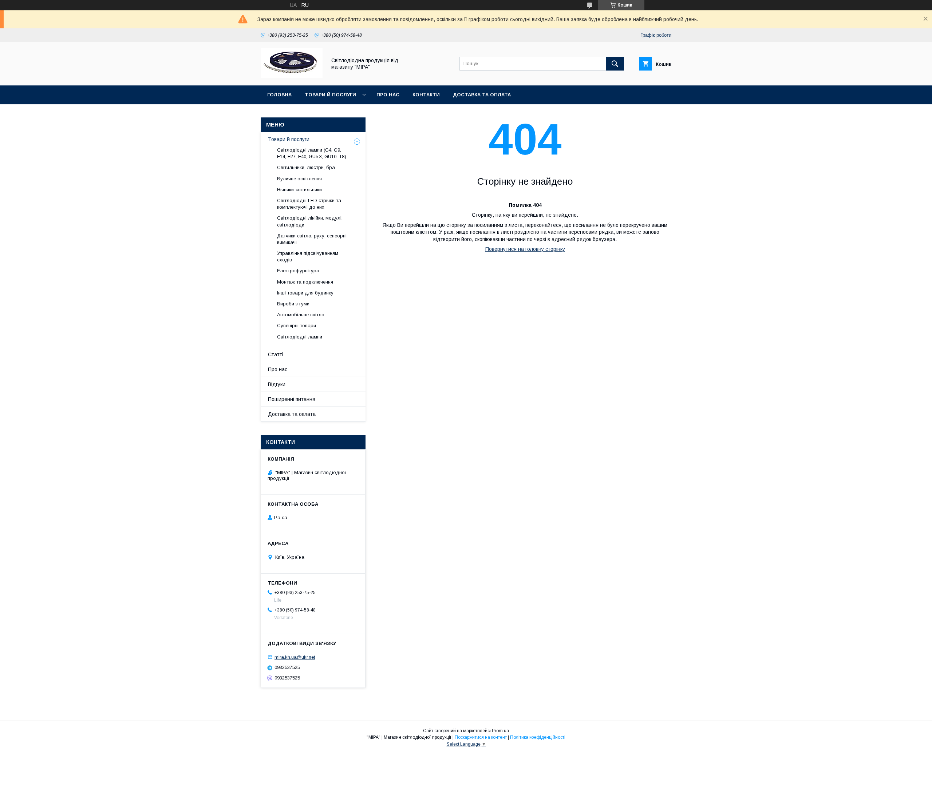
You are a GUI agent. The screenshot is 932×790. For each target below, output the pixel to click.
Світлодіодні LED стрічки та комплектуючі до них (309, 204)
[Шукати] (615, 64)
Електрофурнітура (298, 270)
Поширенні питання (291, 399)
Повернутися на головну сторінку (525, 249)
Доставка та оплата (482, 94)
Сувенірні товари (296, 325)
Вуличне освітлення (299, 178)
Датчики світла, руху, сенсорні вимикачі (312, 239)
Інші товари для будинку (305, 293)
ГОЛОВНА (279, 94)
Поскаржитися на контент (481, 737)
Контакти (426, 94)
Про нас (387, 94)
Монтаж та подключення (305, 282)
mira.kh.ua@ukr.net (295, 657)
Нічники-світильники (299, 189)
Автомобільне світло (300, 314)
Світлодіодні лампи (299, 337)
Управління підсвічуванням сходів (307, 256)
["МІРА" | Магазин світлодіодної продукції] (292, 76)
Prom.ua (500, 730)
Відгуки (276, 384)
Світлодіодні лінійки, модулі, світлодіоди (310, 221)
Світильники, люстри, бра (306, 167)
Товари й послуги (330, 94)
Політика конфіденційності (537, 737)
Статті (275, 354)
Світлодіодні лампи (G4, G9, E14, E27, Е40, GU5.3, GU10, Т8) (311, 153)
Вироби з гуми (293, 303)
